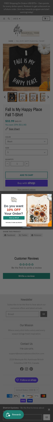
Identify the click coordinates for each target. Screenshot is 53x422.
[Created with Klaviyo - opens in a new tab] (26, 227)
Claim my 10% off (14, 218)
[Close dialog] (50, 195)
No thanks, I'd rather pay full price (14, 222)
